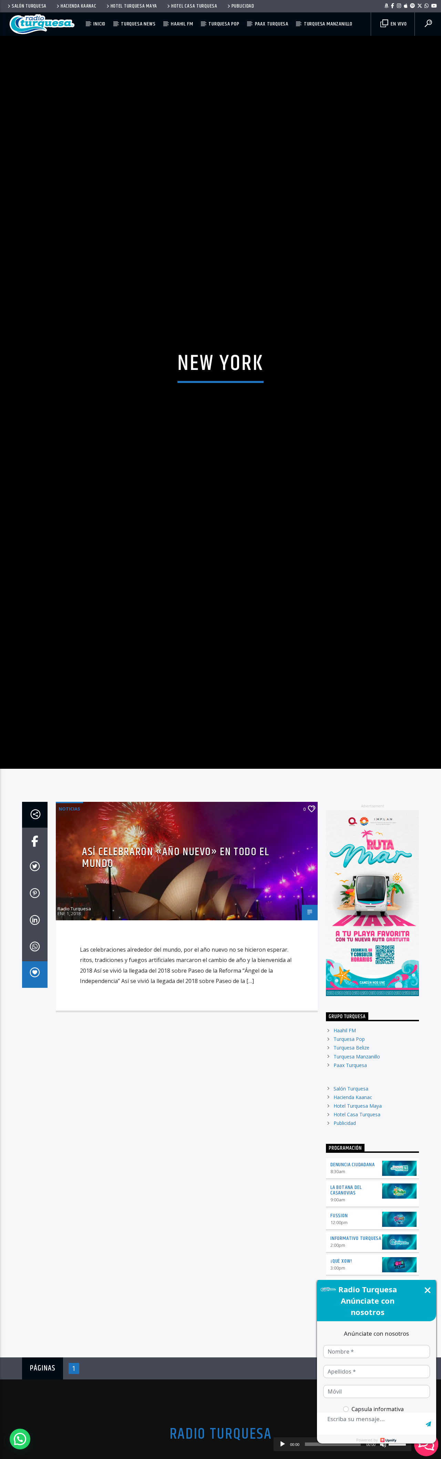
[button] (20, 1439)
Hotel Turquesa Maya (134, 6)
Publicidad (243, 6)
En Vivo (398, 24)
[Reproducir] (282, 1444)
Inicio (99, 24)
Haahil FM (182, 24)
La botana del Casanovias (345, 1253)
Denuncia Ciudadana (352, 1227)
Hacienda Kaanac (78, 6)
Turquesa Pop (223, 24)
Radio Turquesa (74, 971)
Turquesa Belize (351, 1110)
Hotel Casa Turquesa (194, 6)
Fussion (339, 1278)
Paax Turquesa (271, 24)
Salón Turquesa (29, 6)
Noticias (69, 871)
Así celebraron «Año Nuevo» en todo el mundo (175, 920)
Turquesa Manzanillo (328, 24)
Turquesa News (138, 24)
